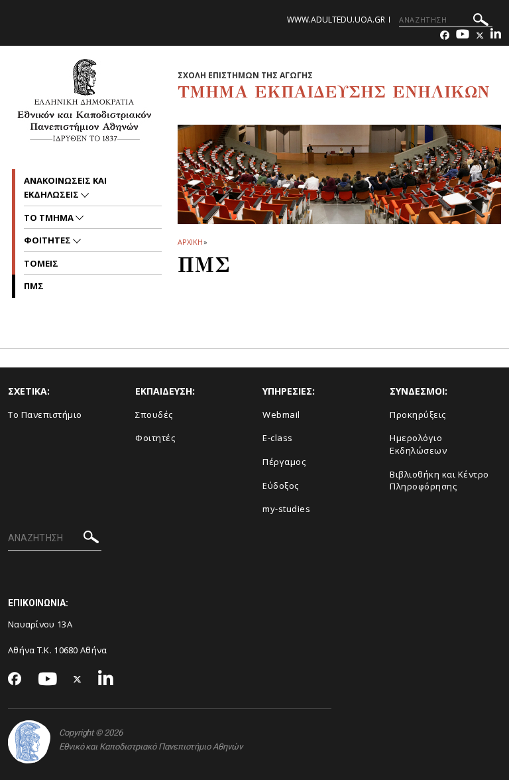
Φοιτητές (155, 438)
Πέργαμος (284, 462)
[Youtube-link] (462, 35)
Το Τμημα (50, 218)
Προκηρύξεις (418, 415)
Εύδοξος (280, 485)
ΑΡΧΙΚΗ (190, 242)
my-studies (286, 509)
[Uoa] (29, 741)
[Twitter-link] (480, 35)
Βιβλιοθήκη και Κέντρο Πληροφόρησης (439, 480)
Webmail (281, 415)
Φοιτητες (48, 240)
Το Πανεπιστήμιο (45, 415)
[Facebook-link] (444, 35)
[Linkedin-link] (495, 35)
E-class (277, 438)
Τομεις (41, 263)
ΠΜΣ (34, 286)
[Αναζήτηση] (480, 22)
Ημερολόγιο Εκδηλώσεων (418, 444)
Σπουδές (154, 415)
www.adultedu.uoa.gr (336, 19)
